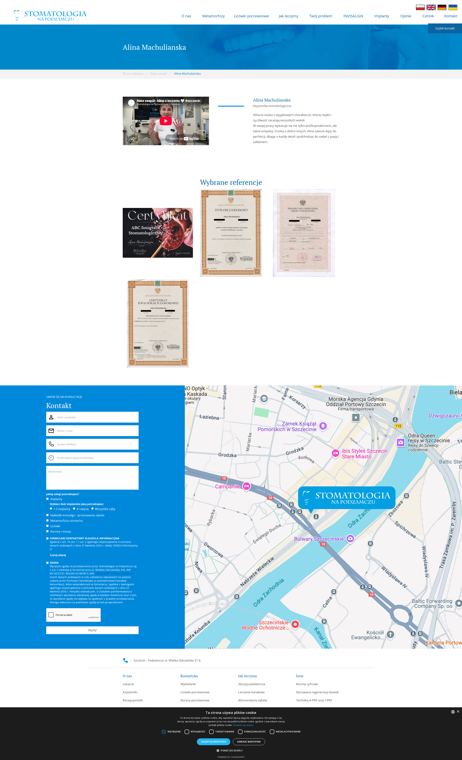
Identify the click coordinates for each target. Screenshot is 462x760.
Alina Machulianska (187, 73)
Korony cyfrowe (307, 684)
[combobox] (453, 712)
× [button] (458, 711)
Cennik (428, 16)
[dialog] (231, 733)
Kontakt (450, 16)
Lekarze (128, 684)
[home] (50, 17)
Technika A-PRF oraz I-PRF (314, 700)
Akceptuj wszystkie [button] (213, 741)
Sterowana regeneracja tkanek (317, 692)
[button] (186, 17)
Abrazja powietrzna (251, 684)
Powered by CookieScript (231, 757)
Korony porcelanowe (195, 700)
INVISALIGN (353, 16)
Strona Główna (133, 73)
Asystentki (130, 692)
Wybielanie (188, 684)
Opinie (405, 16)
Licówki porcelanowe (251, 16)
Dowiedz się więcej (243, 725)
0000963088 (102, 573)
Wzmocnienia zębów (252, 700)
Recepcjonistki (133, 700)
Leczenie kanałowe (251, 692)
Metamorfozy (213, 16)
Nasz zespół (158, 73)
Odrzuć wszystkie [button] (249, 741)
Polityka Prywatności (123, 573)
